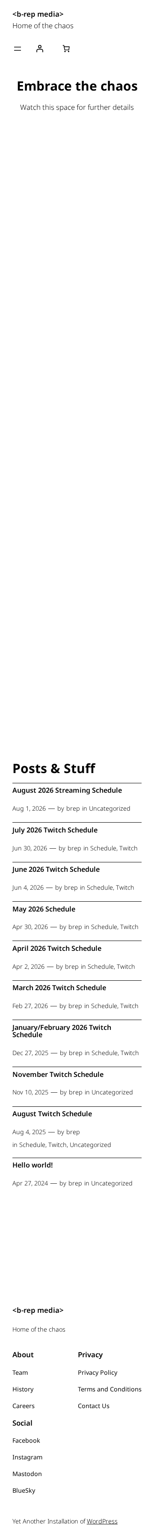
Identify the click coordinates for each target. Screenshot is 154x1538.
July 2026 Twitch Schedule (55, 830)
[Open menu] (17, 49)
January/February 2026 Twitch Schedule (61, 1031)
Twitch (128, 848)
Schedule (103, 848)
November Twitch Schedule (58, 1075)
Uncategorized (109, 808)
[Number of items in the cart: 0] (66, 49)
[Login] (40, 49)
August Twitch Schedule (52, 1114)
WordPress (102, 1521)
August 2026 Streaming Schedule (67, 790)
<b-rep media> (38, 14)
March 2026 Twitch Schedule (59, 988)
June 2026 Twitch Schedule (56, 869)
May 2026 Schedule (43, 909)
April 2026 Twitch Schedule (56, 949)
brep (73, 808)
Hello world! (32, 1165)
